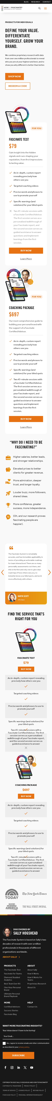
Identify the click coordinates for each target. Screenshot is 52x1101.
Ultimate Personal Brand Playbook (12, 995)
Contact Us (32, 1006)
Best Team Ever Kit (12, 983)
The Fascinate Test (12, 970)
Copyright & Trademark (12, 1086)
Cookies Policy (24, 1090)
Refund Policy (38, 1090)
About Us (31, 987)
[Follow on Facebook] (5, 1067)
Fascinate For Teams (13, 973)
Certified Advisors (12, 1006)
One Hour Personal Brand (12, 988)
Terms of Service (9, 1090)
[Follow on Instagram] (12, 1067)
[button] (2, 572)
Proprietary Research (36, 983)
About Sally (10, 957)
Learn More (26, 258)
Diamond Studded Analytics (12, 978)
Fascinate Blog (10, 1014)
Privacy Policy (29, 1086)
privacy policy (24, 1047)
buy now (26, 669)
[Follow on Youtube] (31, 1067)
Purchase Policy (9, 1095)
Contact (47, 2)
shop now (14, 76)
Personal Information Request (31, 1095)
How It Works (33, 973)
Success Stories (11, 1010)
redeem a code (17, 86)
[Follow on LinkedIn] (18, 1067)
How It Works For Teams (34, 978)
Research (35, 2)
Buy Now (26, 250)
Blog (26, 2)
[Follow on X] (25, 1067)
